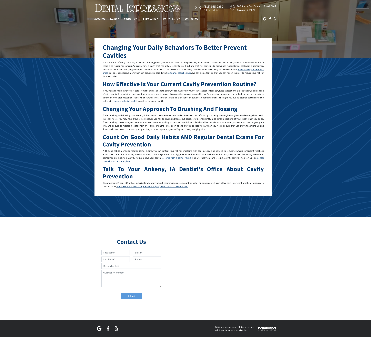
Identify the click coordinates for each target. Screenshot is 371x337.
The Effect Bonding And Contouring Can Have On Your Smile (129, 197)
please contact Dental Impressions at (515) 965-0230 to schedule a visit (152, 186)
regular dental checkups (179, 72)
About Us (99, 18)
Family (113, 18)
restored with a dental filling (176, 157)
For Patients (170, 18)
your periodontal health (125, 101)
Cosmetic (129, 18)
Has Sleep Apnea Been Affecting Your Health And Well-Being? (241, 197)
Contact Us (191, 18)
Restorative (149, 18)
